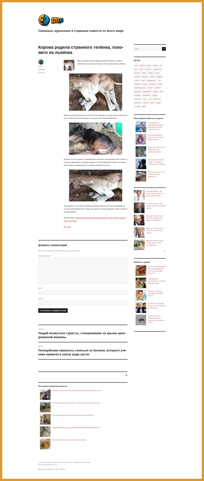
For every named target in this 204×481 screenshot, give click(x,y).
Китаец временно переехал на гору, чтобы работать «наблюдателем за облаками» (156, 162)
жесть (141, 69)
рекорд (155, 91)
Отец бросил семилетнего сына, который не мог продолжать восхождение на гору (76, 390)
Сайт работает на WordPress (82, 462)
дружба (155, 65)
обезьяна (137, 84)
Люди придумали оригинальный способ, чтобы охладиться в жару (157, 281)
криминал (145, 76)
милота (137, 80)
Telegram (62, 469)
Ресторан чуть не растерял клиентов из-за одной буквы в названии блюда (157, 305)
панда (160, 84)
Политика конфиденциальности (47, 464)
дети (136, 65)
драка (149, 65)
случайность (146, 95)
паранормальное (140, 88)
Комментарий (45, 256)
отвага (145, 84)
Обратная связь (42, 469)
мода (143, 80)
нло (159, 80)
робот (161, 91)
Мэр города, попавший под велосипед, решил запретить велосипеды (72, 415)
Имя (40, 288)
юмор (143, 106)
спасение (138, 99)
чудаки (158, 103)
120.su (40, 66)
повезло (150, 88)
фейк (152, 103)
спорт (144, 99)
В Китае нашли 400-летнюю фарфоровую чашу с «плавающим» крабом (156, 149)
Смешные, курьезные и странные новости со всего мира (80, 30)
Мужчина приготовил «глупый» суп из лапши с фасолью (69, 440)
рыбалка (137, 95)
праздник (137, 91)
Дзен (57, 469)
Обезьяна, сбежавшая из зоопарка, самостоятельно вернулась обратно (156, 137)
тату (149, 99)
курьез (152, 76)
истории (137, 73)
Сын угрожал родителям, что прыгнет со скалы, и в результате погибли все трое (76, 403)
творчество (157, 99)
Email (41, 299)
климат (144, 73)
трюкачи (146, 103)
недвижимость (151, 80)
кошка (157, 73)
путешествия (147, 91)
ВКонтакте (51, 469)
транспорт (138, 103)
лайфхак (159, 76)
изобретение (157, 69)
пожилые (158, 88)
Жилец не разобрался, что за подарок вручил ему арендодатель (156, 174)
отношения (152, 84)
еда (136, 69)
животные (41, 72)
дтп (161, 65)
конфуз (151, 73)
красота (137, 76)
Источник (67, 227)
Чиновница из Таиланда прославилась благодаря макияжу (155, 293)
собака (154, 95)
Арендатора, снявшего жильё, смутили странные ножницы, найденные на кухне (76, 427)
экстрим (137, 106)
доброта (142, 65)
